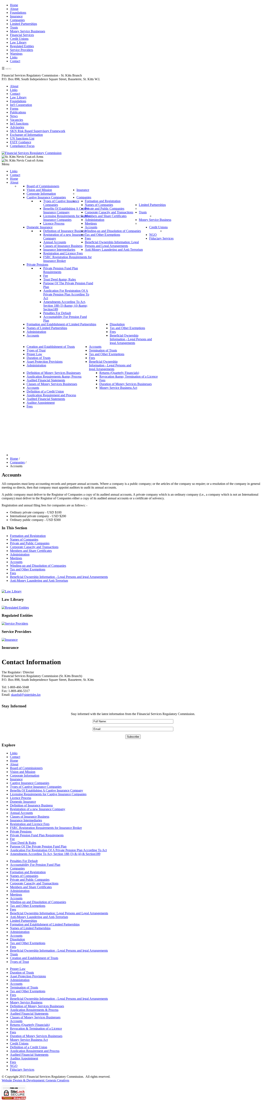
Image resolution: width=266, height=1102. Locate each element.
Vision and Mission (22, 772)
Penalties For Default (24, 861)
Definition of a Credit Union (28, 1047)
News (14, 116)
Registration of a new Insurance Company (37, 809)
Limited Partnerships (23, 24)
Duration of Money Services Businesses (36, 1036)
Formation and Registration (28, 536)
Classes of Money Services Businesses (35, 1017)
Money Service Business (26, 1002)
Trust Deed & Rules (23, 842)
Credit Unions (19, 38)
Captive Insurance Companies (29, 783)
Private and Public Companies (29, 543)
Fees (13, 573)
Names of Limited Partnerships (30, 928)
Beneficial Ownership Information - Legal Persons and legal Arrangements (59, 577)
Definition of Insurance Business (31, 805)
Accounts (16, 562)
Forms (14, 108)
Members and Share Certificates (31, 550)
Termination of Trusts (24, 987)
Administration (20, 554)
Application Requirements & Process (34, 1010)
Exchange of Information (26, 134)
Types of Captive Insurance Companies (36, 786)
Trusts (14, 27)
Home (14, 5)
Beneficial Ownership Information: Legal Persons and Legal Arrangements (59, 913)
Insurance (16, 16)
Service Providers (21, 50)
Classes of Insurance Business (29, 816)
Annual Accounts (21, 813)
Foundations (18, 12)
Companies (17, 20)
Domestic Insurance (23, 801)
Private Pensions (21, 831)
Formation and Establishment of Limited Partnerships (45, 924)
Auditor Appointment (24, 1058)
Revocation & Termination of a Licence (36, 1028)
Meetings (16, 558)
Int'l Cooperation (21, 105)
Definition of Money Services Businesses (37, 1006)
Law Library (18, 42)
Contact (15, 61)
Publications (18, 112)
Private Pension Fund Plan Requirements (37, 835)
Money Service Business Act (29, 1039)
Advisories (17, 127)
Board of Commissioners (26, 768)
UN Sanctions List (22, 138)
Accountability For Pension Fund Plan (35, 864)
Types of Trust (19, 961)
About (14, 9)
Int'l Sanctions (19, 123)
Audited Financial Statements (29, 1013)
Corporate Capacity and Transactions (34, 547)
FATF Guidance (20, 142)
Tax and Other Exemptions (27, 569)
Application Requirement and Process (34, 1051)
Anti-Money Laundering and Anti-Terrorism (39, 580)
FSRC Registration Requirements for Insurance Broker (46, 828)
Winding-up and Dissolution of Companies (38, 565)
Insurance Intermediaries (26, 820)
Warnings (16, 53)
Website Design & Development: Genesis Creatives (35, 1080)
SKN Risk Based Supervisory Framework (37, 131)
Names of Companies (24, 539)
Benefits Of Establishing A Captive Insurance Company (46, 790)
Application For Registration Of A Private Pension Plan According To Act (58, 850)
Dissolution (17, 939)
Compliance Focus (22, 146)
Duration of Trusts (22, 972)
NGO (13, 1066)
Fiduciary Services (22, 1069)
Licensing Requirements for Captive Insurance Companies (48, 794)
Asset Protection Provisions (28, 976)
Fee (12, 839)
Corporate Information (24, 775)
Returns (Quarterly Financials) (30, 1025)
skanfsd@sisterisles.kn (26, 694)
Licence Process (20, 798)
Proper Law (18, 969)
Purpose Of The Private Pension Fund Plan (38, 846)
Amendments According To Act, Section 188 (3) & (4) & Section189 (55, 854)
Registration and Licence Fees (29, 824)
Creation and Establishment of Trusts (34, 958)
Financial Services (22, 35)
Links (13, 57)
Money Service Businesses (27, 31)
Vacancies (16, 120)
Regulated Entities (22, 46)
